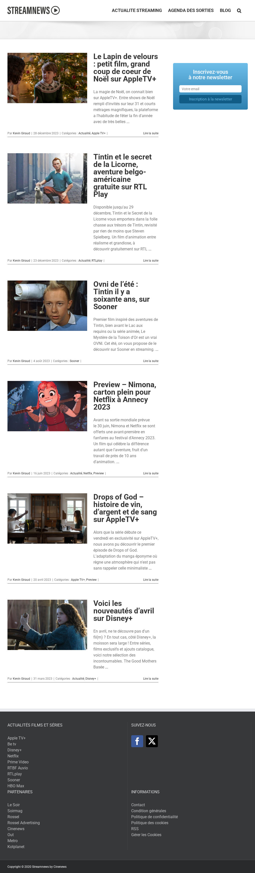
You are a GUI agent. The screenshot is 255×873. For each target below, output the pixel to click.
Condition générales (148, 810)
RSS (135, 828)
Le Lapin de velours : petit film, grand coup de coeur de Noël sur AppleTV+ (125, 67)
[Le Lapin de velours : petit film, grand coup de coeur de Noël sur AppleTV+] (47, 78)
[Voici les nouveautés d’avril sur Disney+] (47, 625)
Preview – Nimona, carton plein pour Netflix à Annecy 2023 (124, 395)
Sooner (74, 361)
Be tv (11, 744)
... (128, 121)
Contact (138, 804)
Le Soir (13, 804)
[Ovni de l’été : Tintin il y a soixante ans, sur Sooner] (47, 306)
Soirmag (14, 810)
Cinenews (15, 828)
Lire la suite (150, 133)
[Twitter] (152, 741)
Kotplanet (15, 846)
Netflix (87, 473)
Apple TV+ (99, 133)
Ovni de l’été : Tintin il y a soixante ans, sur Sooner (121, 295)
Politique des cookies (149, 822)
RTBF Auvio (17, 768)
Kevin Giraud (21, 133)
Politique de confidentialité (154, 816)
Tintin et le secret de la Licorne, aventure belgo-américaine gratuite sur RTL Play (122, 175)
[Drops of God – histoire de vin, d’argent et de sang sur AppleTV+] (47, 518)
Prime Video (18, 762)
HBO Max (15, 786)
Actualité (84, 133)
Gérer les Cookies (146, 834)
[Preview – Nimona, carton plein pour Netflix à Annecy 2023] (47, 406)
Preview (98, 473)
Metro (12, 840)
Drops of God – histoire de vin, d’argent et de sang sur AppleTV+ (125, 508)
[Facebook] (137, 741)
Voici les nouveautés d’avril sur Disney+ (123, 611)
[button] (239, 10)
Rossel (13, 816)
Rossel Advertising (23, 822)
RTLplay (97, 260)
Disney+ (90, 678)
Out (10, 834)
